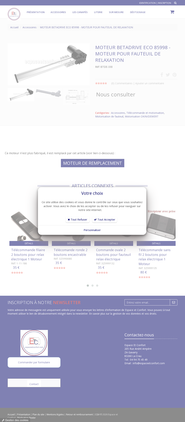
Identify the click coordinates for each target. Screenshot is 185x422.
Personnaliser (92, 230)
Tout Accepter (106, 219)
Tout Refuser (78, 219)
